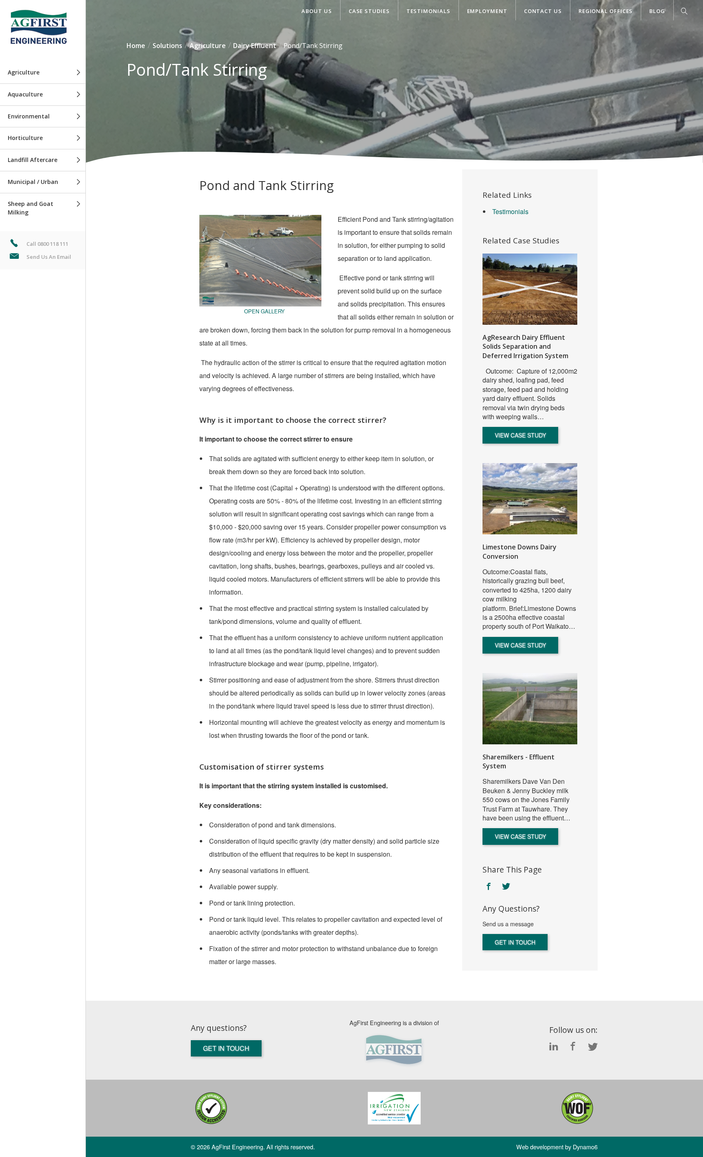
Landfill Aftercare (32, 160)
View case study (520, 435)
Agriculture (23, 72)
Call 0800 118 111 (47, 243)
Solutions (167, 45)
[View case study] (529, 289)
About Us (316, 11)
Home (136, 45)
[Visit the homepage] (42, 31)
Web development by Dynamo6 (557, 1147)
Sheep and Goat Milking (30, 208)
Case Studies (369, 11)
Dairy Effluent (254, 45)
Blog (657, 11)
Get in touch (515, 942)
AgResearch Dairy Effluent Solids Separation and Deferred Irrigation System (525, 346)
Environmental (29, 116)
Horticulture (25, 138)
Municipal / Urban (33, 182)
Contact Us (543, 11)
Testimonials (428, 11)
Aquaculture (25, 94)
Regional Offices (606, 11)
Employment (487, 11)
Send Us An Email (48, 256)
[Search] (684, 13)
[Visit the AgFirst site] (394, 1050)
